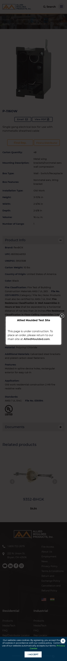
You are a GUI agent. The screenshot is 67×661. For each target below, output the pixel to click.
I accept (33, 654)
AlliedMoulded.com (37, 339)
